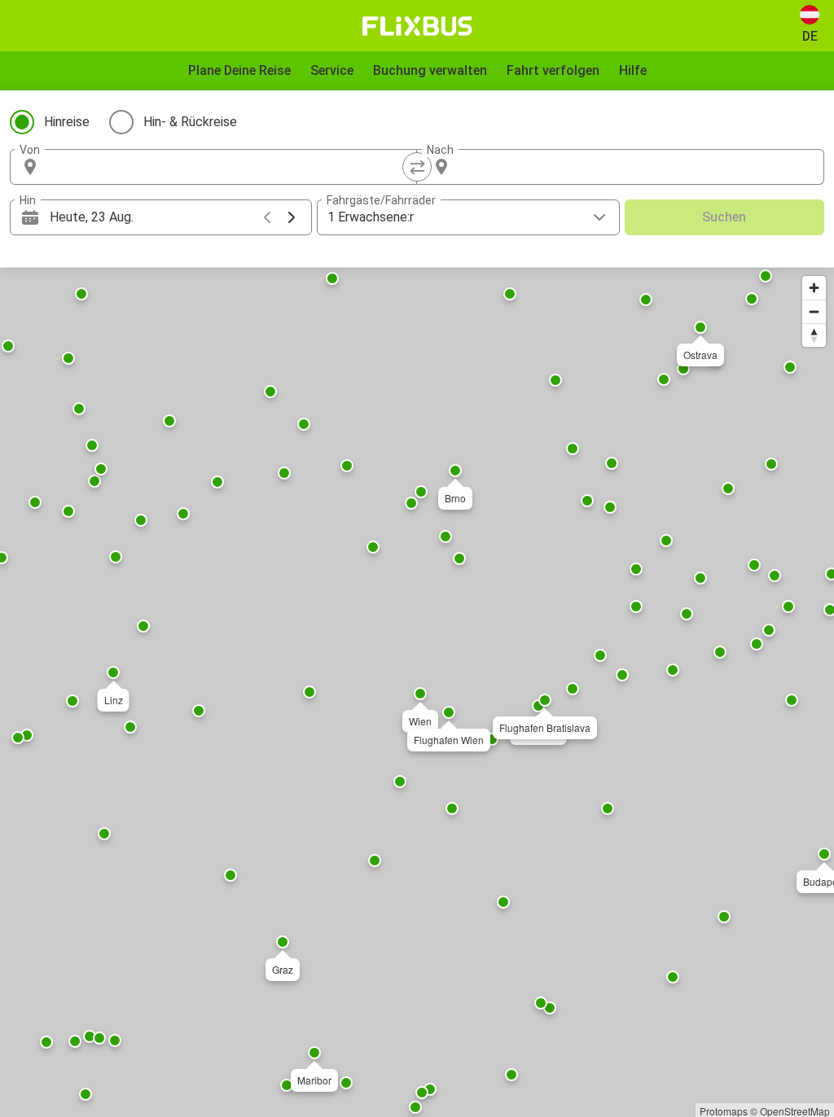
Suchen (724, 217)
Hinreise (67, 121)
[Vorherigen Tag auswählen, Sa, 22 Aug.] (267, 217)
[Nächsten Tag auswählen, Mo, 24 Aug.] (291, 217)
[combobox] (228, 167)
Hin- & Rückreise (190, 121)
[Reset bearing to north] (814, 335)
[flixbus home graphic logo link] (417, 26)
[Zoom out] (814, 311)
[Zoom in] (814, 288)
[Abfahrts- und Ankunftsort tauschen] (417, 167)
